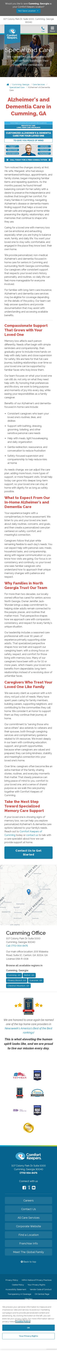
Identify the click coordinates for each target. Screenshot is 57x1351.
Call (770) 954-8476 (17, 945)
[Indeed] (29, 1188)
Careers (28, 1200)
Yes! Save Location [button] (27, 11)
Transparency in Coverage (19, 1294)
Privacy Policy (11, 1280)
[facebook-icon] (24, 1187)
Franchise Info (28, 1243)
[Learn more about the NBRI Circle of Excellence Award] (28, 1132)
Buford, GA (29, 975)
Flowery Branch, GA (17, 980)
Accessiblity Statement (15, 1289)
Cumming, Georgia (20, 84)
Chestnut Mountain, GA (18, 986)
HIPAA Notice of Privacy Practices (37, 1280)
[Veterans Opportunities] (20, 1079)
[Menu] (52, 30)
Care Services (39, 84)
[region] (28, 1324)
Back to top (29, 1261)
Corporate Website (28, 1226)
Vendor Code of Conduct (41, 1289)
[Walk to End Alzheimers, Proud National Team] (20, 1111)
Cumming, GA (14, 975)
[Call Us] (43, 30)
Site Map (28, 1299)
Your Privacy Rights (36, 1285)
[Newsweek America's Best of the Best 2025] (19, 1097)
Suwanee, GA (35, 980)
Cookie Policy (18, 1285)
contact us (32, 835)
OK (28, 1328)
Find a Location (29, 1234)
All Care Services (29, 1217)
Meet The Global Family (28, 1252)
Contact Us (28, 1209)
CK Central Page (42, 1294)
